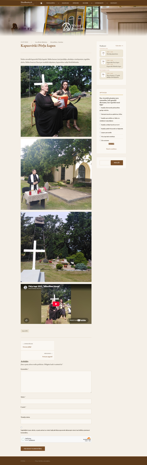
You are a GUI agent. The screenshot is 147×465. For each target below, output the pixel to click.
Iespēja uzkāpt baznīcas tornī (110, 125)
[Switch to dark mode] (41, 3)
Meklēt (117, 162)
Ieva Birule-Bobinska (41, 42)
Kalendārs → (119, 46)
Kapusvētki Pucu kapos (113, 62)
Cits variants (105, 140)
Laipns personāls (106, 132)
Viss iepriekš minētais (108, 136)
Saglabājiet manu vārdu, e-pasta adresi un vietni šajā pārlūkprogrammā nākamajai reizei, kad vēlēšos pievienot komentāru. (55, 431)
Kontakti (113, 3)
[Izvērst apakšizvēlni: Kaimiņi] (91, 3)
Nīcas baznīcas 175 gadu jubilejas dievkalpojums (113, 76)
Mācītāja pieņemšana (112, 54)
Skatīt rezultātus (111, 149)
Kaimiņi (85, 3)
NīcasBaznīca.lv (30, 461)
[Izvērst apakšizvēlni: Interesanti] (107, 3)
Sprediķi (76, 3)
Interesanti (99, 3)
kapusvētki (25, 331)
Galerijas (65, 3)
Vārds (23, 397)
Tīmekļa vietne (25, 417)
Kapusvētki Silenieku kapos (114, 66)
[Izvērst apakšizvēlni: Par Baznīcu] (58, 3)
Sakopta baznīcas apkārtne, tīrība (111, 114)
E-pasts (23, 407)
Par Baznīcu (50, 3)
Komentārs (25, 369)
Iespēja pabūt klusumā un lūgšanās (112, 128)
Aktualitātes (53, 42)
